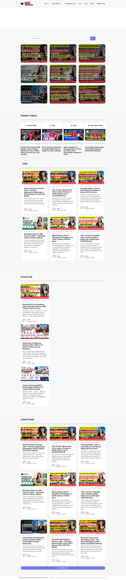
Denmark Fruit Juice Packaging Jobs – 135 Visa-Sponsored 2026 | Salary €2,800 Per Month (91, 97)
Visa (80, 3)
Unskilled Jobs (59, 186)
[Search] (92, 38)
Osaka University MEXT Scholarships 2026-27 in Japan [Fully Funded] (33, 387)
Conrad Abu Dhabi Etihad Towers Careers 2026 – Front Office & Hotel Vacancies (33, 98)
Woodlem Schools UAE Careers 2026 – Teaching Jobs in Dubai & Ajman (34, 77)
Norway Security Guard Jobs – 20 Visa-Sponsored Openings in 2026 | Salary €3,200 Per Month (33, 56)
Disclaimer (79, 577)
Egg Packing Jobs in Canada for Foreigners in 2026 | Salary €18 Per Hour (62, 77)
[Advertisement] (63, 18)
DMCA (92, 3)
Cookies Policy (102, 577)
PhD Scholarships (34, 382)
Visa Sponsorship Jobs (33, 186)
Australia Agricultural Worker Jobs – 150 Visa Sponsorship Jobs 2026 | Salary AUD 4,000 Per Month (62, 97)
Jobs (45, 3)
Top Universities (70, 3)
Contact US (60, 577)
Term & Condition (70, 577)
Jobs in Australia (88, 186)
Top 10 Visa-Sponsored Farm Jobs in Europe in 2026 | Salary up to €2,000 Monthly (63, 57)
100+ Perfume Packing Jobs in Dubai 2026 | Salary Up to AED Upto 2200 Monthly (91, 77)
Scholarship (56, 3)
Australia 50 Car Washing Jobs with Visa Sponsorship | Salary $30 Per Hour (34, 306)
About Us (52, 577)
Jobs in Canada (59, 231)
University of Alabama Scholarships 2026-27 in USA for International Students (33, 346)
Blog (86, 3)
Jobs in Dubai (31, 231)
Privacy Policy (88, 577)
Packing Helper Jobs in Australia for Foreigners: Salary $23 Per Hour (92, 57)
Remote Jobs (101, 3)
